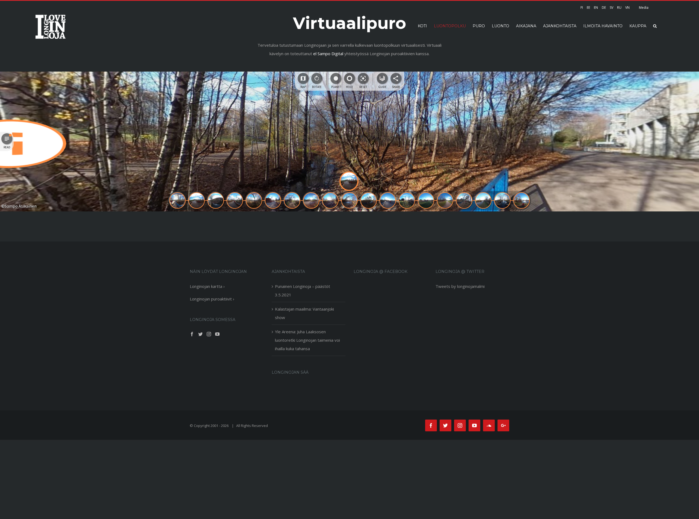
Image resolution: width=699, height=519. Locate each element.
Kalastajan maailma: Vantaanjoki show (304, 313)
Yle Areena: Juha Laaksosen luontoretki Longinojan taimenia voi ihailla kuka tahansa (307, 340)
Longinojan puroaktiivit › (212, 299)
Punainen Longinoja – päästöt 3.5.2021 (302, 290)
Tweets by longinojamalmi (460, 286)
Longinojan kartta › (207, 286)
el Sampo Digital (328, 53)
